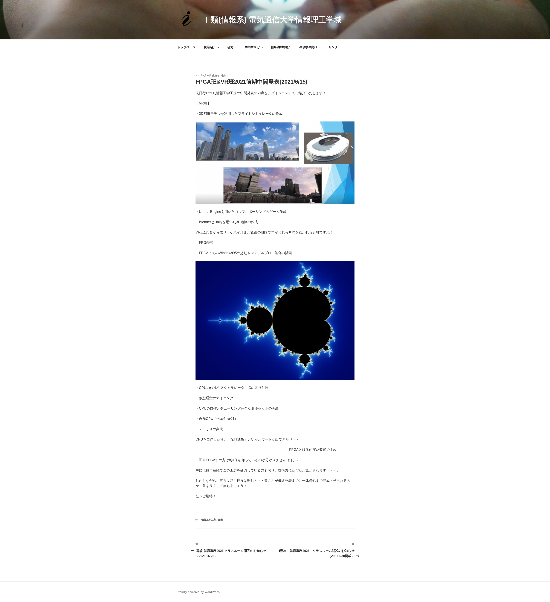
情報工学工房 (209, 519)
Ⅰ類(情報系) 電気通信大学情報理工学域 (272, 19)
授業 (220, 519)
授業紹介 (210, 47)
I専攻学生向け (307, 47)
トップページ (186, 47)
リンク (333, 47)
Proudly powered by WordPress (198, 592)
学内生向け (252, 47)
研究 (230, 47)
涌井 (223, 75)
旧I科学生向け (280, 47)
